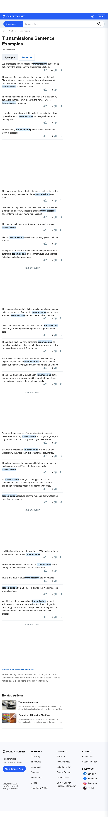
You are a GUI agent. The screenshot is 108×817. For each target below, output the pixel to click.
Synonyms (9, 57)
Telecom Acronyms (28, 701)
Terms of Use (63, 777)
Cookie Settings (64, 772)
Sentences (11, 23)
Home (4, 31)
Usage (34, 782)
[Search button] (100, 24)
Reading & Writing (39, 787)
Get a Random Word (14, 768)
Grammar (35, 772)
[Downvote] (55, 70)
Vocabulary (36, 777)
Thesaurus (36, 761)
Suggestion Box (89, 761)
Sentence (12, 31)
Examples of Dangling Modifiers (34, 715)
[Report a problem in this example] (61, 70)
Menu (101, 16)
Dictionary (35, 756)
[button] (92, 16)
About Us (61, 756)
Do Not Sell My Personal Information (66, 784)
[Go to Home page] (14, 16)
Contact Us (87, 756)
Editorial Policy (64, 766)
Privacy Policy (63, 761)
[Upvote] (45, 70)
